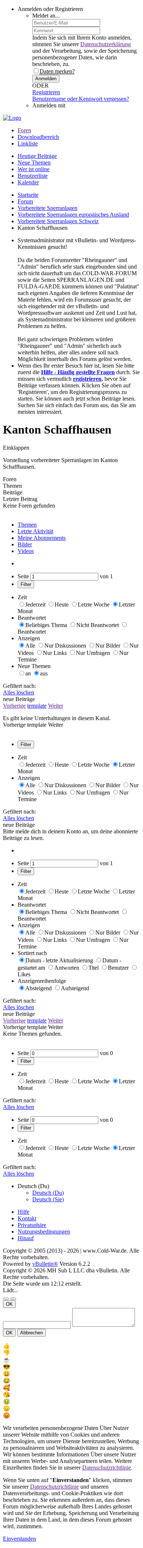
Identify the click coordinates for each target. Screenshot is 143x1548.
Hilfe (23, 1212)
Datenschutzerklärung (105, 44)
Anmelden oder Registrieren (50, 9)
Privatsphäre (32, 1225)
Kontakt (27, 1218)
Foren (24, 130)
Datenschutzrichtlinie (106, 1467)
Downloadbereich (38, 137)
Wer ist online (34, 169)
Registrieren (46, 92)
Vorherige (14, 706)
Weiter (55, 706)
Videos (26, 551)
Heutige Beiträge (37, 156)
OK (9, 1304)
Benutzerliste (33, 176)
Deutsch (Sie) (48, 1199)
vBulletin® (45, 1264)
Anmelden (45, 78)
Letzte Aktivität (35, 531)
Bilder (25, 544)
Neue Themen (34, 162)
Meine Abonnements (42, 538)
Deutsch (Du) (48, 1193)
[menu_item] (71, 1345)
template (37, 706)
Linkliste (28, 143)
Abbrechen (31, 1332)
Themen (27, 524)
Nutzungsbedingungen (44, 1231)
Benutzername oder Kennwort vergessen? (80, 99)
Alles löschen (18, 692)
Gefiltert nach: (19, 686)
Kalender (28, 182)
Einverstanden (19, 1539)
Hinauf (26, 1238)
